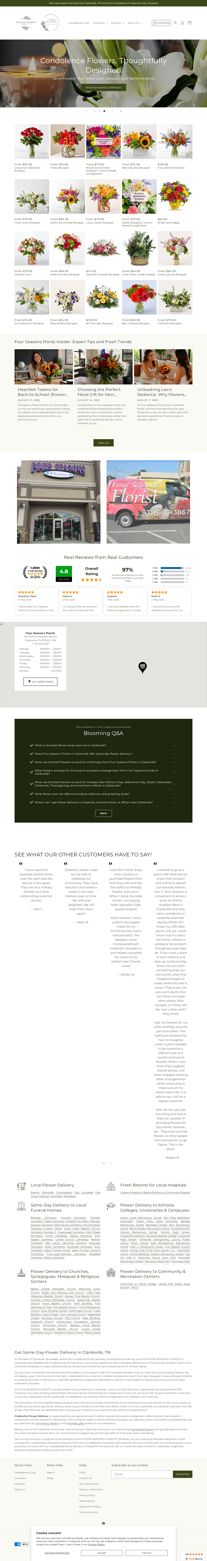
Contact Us (85, 1478)
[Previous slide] (86, 111)
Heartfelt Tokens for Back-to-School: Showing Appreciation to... (43, 392)
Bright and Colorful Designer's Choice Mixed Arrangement (101, 170)
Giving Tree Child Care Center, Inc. (152, 1250)
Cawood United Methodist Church (53, 1299)
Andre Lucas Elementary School (141, 1217)
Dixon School (139, 1243)
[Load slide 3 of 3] (104, 111)
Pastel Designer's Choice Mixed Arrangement (137, 224)
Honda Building (139, 1254)
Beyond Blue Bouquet (63, 323)
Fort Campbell (83, 1192)
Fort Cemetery (91, 1224)
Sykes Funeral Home (57, 1250)
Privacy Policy (96, 1544)
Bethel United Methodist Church (53, 1288)
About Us (20, 1489)
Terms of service (88, 1512)
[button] (100, 23)
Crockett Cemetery (77, 1221)
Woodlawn (69, 1196)
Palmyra (44, 1196)
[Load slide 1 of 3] (94, 111)
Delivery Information (91, 1489)
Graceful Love (23, 274)
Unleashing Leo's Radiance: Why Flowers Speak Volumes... (161, 392)
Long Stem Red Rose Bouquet (27, 169)
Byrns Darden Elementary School (150, 1228)
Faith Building (83, 1303)
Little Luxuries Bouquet (172, 274)
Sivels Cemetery (55, 1246)
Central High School (175, 1232)
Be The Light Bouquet (99, 323)
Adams (35, 1192)
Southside (56, 1196)
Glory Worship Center (54, 1310)
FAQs (82, 1472)
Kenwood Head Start (157, 1261)
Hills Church (72, 1317)
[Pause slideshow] (120, 111)
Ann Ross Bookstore (177, 1217)
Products (20, 1483)
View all (103, 442)
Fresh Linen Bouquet (27, 222)
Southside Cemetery (79, 1246)
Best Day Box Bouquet (136, 167)
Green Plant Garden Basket (138, 274)
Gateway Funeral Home (46, 1228)
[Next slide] (112, 111)
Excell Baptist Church (56, 1303)
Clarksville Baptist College (161, 1235)
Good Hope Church (80, 1310)
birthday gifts (76, 1423)
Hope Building (91, 1317)
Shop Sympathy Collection (103, 87)
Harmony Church (52, 1317)
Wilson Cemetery (54, 1257)
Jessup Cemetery (81, 1235)
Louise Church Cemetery (72, 1239)
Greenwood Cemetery (71, 1232)
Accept (102, 1552)
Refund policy (87, 1500)
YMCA (134, 1287)
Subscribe (182, 1474)
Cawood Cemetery (73, 1217)
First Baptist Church (65, 1307)
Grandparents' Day (25, 1472)
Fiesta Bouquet (59, 167)
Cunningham (64, 1192)
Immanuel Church (55, 1325)
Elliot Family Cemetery (67, 1224)
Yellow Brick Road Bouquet (67, 222)
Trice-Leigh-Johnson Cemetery (66, 1254)
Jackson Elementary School (167, 1254)
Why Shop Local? (89, 1483)
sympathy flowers (142, 1429)
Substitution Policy (90, 1506)
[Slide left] (96, 1163)
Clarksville (48, 1192)
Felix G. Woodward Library (146, 1246)
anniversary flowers (47, 1423)
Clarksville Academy (132, 1235)
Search (51, 1472)
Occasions (20, 1478)
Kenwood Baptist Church (60, 1328)
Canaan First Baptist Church (82, 1296)
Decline (146, 1552)
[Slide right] (110, 1163)
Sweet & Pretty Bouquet (65, 274)
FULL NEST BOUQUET (171, 167)
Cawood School (180, 1228)
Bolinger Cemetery (43, 1217)
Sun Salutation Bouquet (29, 323)
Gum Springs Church (73, 1314)
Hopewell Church (42, 1321)
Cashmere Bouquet (169, 323)
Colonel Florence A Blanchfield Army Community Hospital (155, 1192)
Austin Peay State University (156, 1221)
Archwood (126, 1221)
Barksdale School (156, 1224)
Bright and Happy (169, 222)
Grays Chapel (50, 1314)
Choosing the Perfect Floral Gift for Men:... (99, 392)
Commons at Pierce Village (138, 1283)
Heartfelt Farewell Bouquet (103, 274)
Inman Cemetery (56, 1235)
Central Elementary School (138, 1232)
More (103, 813)
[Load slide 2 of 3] (99, 111)
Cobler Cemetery (54, 1221)
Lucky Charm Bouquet (100, 222)
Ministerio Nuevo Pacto (68, 1332)
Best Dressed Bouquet (136, 323)
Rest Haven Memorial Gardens (65, 1243)
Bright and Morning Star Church (63, 1292)
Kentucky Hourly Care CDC (157, 1257)
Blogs (50, 1478)
